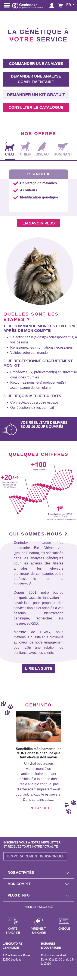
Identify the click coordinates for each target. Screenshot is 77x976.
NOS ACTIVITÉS (21, 872)
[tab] (10, 150)
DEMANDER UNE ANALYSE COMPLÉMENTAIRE (36, 79)
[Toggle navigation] (7, 5)
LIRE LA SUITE (38, 668)
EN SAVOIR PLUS (38, 223)
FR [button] (69, 5)
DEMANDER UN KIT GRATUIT (36, 94)
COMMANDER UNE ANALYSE (36, 63)
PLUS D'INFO (19, 895)
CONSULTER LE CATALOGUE (36, 107)
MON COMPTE (19, 884)
